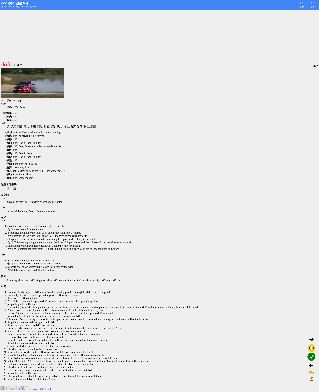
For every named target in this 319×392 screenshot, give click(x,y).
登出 (312, 6)
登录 (301, 6)
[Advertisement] (159, 35)
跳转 (312, 3)
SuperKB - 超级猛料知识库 (41, 389)
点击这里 (20, 389)
